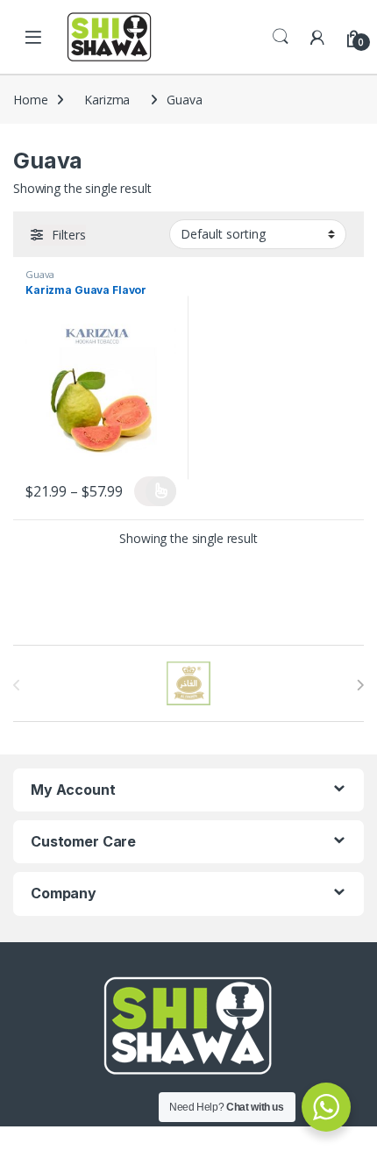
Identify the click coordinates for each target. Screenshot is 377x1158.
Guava (39, 274)
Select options (155, 491)
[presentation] (360, 685)
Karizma (107, 99)
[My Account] (317, 36)
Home (30, 99)
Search (280, 36)
